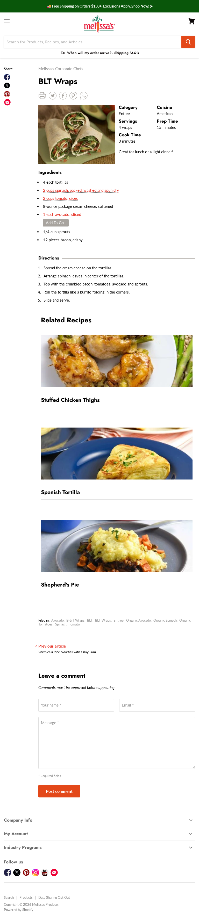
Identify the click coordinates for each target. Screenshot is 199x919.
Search (9, 897)
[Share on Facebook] (7, 77)
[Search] (188, 42)
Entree (118, 620)
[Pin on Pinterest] (7, 94)
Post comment (59, 791)
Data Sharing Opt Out (54, 897)
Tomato (74, 624)
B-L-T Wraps (75, 620)
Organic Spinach (165, 620)
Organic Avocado (138, 620)
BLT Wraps (103, 620)
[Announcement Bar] (99, 6)
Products (26, 897)
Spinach (60, 624)
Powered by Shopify (18, 910)
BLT (90, 620)
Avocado (57, 620)
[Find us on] (7, 102)
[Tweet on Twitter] (7, 85)
